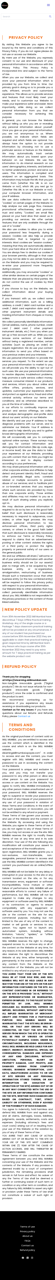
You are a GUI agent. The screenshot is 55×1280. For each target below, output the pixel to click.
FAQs (27, 1240)
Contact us (24, 716)
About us (27, 1236)
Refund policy (27, 1250)
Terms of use (27, 1226)
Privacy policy (27, 1231)
